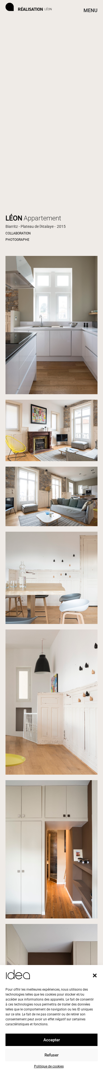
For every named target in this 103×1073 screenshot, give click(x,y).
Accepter (51, 1039)
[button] (95, 975)
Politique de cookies (49, 1066)
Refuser (51, 1055)
